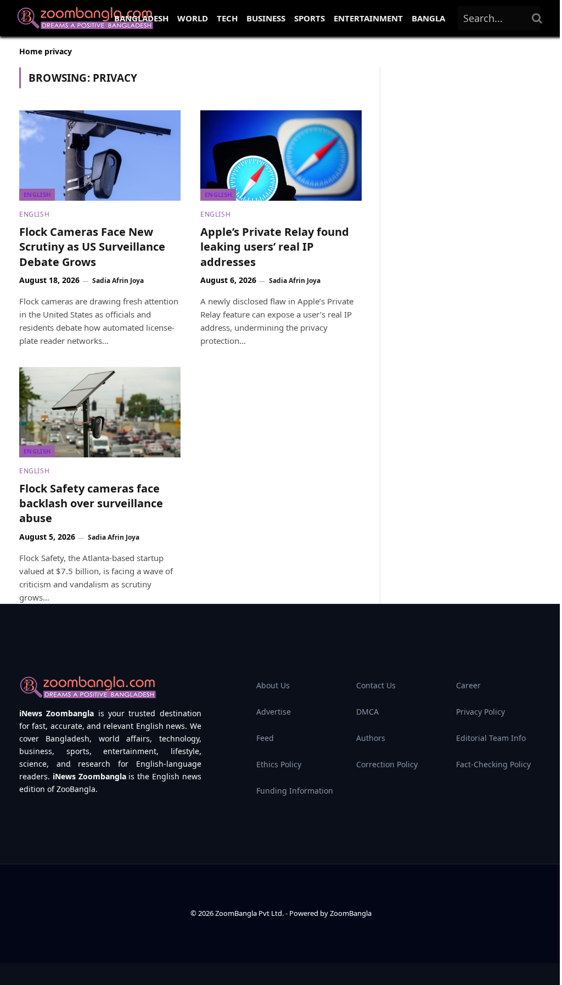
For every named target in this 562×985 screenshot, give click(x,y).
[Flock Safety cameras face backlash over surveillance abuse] (100, 412)
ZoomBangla (351, 913)
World (192, 18)
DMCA (367, 711)
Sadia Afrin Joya (118, 280)
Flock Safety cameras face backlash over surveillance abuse (91, 503)
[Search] (537, 18)
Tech (227, 18)
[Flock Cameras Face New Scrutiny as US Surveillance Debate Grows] (100, 155)
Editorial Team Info (491, 738)
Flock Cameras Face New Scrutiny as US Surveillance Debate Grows (92, 246)
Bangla (428, 18)
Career (468, 685)
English (37, 194)
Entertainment (368, 18)
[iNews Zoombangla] (85, 18)
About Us (273, 685)
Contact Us (376, 685)
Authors (370, 738)
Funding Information (294, 790)
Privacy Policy (480, 711)
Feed (265, 738)
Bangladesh (141, 18)
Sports (309, 18)
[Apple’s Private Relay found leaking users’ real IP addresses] (281, 155)
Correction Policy (387, 764)
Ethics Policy (278, 764)
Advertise (273, 711)
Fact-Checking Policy (493, 764)
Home (30, 51)
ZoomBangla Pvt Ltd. (250, 913)
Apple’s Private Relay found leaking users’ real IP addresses (274, 246)
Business (265, 18)
